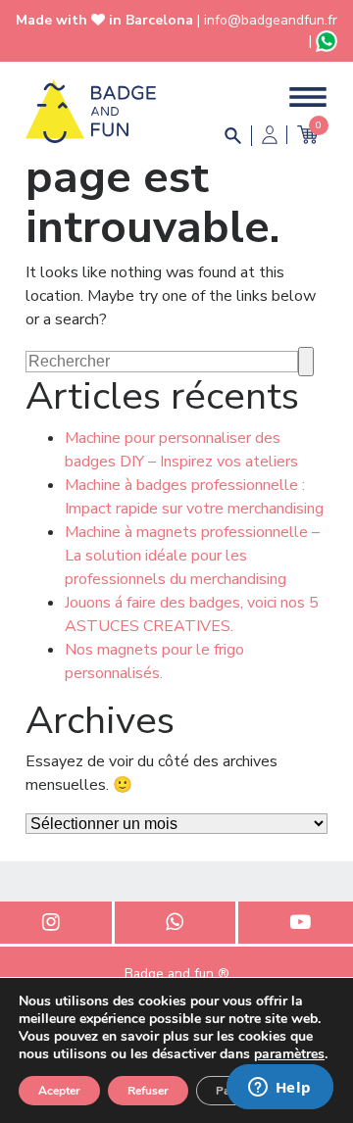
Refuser (148, 1091)
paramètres (289, 1054)
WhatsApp (175, 922)
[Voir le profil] (269, 134)
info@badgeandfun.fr (270, 20)
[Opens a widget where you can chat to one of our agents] (279, 1088)
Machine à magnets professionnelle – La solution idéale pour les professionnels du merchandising (192, 555)
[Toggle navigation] (308, 97)
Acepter (59, 1091)
